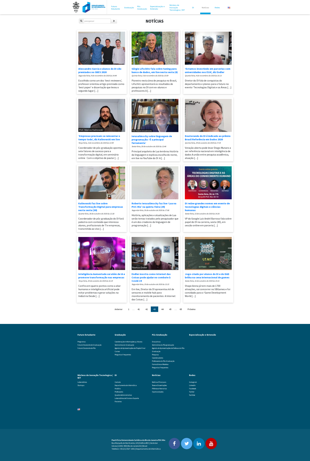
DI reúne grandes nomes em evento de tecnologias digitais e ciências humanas (207, 207)
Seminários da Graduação (124, 345)
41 (139, 309)
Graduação (129, 7)
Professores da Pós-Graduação (163, 361)
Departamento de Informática (126, 385)
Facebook (192, 388)
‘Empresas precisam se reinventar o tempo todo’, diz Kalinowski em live (99, 137)
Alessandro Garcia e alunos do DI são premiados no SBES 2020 (99, 70)
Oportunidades (157, 392)
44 (162, 309)
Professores (119, 392)
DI (193, 7)
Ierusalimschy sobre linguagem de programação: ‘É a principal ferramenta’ (152, 139)
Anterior (119, 309)
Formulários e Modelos (160, 364)
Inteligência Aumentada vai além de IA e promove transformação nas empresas (101, 275)
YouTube (192, 395)
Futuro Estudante (115, 7)
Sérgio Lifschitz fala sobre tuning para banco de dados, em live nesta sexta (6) (155, 70)
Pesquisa (155, 355)
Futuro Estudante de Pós (87, 348)
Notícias (205, 7)
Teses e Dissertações (159, 385)
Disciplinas (156, 342)
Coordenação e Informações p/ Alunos (128, 342)
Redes (217, 7)
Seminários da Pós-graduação (163, 345)
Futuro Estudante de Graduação (89, 345)
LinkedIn (192, 385)
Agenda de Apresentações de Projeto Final (130, 348)
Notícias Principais (159, 382)
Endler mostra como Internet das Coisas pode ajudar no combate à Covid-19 (151, 277)
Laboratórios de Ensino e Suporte (127, 398)
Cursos (117, 351)
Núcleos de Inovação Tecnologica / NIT (177, 7)
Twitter (191, 392)
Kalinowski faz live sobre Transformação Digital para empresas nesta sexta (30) (100, 207)
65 (181, 309)
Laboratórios (82, 382)
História (118, 388)
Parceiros (118, 401)
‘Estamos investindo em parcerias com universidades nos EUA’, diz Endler (207, 70)
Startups (81, 385)
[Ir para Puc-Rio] (76, 7)
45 (170, 309)
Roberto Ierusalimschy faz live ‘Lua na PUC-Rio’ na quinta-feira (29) (154, 205)
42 (146, 309)
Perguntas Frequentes (123, 355)
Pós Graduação (142, 7)
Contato (118, 382)
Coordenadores (157, 358)
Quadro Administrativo (123, 395)
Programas (82, 342)
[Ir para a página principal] (94, 7)
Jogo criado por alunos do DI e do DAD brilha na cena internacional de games (207, 275)
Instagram (193, 382)
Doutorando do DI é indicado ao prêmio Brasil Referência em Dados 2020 (208, 137)
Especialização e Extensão (157, 7)
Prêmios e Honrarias (159, 388)
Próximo (192, 309)
